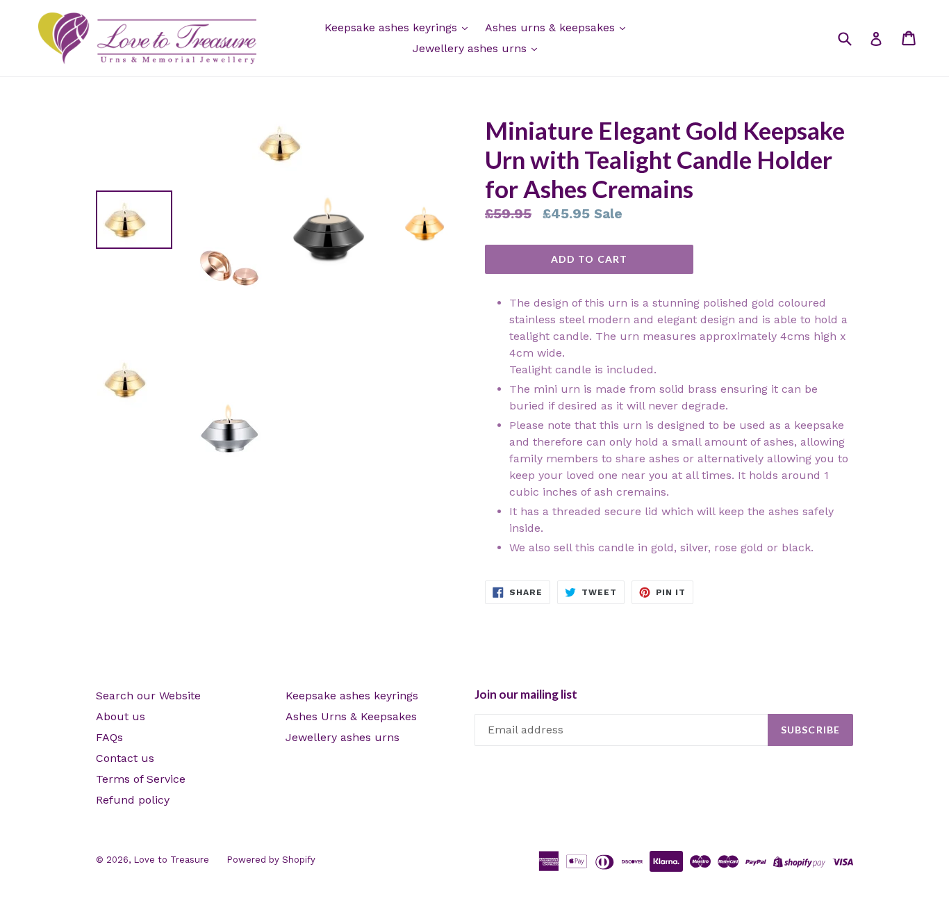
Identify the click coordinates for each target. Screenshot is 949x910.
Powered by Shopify (270, 859)
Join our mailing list (525, 694)
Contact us (125, 758)
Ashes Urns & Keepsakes (351, 716)
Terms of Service (140, 779)
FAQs (109, 737)
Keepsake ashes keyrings (392, 27)
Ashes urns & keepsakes (551, 27)
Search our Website (148, 695)
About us (120, 716)
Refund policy (133, 799)
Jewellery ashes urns (471, 48)
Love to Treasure (171, 859)
